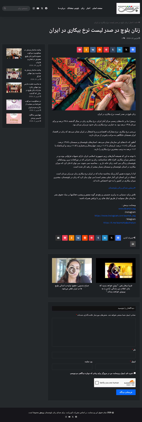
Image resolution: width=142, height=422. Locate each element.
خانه (136, 22)
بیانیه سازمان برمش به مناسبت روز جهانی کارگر (33, 73)
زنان (82, 8)
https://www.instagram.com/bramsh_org (115, 215)
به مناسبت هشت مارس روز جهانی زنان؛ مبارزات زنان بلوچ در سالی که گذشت (32, 88)
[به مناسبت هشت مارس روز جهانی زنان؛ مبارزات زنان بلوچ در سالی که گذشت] (14, 87)
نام (134, 350)
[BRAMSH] (128, 8)
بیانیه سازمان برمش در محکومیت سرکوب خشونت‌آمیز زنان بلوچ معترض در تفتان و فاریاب (32, 56)
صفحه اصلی (97, 8)
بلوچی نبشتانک (73, 8)
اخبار (88, 8)
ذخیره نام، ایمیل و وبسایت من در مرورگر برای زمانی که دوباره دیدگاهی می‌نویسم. (101, 373)
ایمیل (133, 361)
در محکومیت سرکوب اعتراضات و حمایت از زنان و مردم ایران (33, 104)
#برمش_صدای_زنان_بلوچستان (122, 187)
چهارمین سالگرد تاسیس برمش (35, 116)
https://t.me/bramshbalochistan (119, 222)
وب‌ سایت (88, 361)
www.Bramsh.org (127, 208)
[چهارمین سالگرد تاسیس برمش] (14, 118)
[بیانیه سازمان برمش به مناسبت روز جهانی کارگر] (14, 74)
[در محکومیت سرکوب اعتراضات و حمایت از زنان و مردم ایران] (14, 105)
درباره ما (61, 8)
